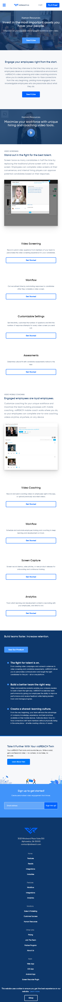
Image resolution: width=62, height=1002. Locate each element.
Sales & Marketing (30, 911)
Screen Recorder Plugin (30, 979)
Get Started (31, 260)
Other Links (30, 930)
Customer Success (30, 916)
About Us (30, 950)
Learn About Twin (18, 762)
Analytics (30, 898)
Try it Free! (52, 5)
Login (40, 5)
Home (30, 854)
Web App (30, 964)
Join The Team (30, 940)
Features (30, 858)
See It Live (31, 40)
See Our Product (16, 649)
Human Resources (30, 922)
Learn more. (35, 991)
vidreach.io (24, 5)
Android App (30, 974)
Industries (30, 874)
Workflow (30, 887)
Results (30, 864)
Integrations (30, 869)
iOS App (31, 969)
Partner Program (31, 945)
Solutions (30, 906)
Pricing (30, 935)
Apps (30, 959)
